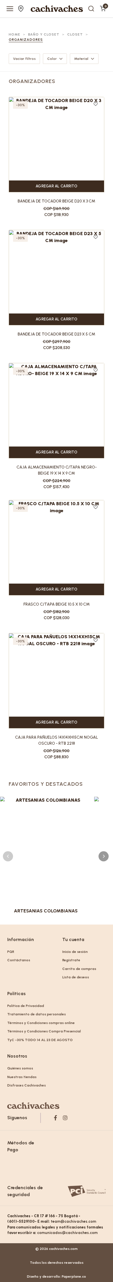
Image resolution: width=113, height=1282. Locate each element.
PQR (10, 952)
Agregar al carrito (56, 186)
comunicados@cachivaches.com (67, 1233)
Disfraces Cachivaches (26, 1085)
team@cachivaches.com (73, 1221)
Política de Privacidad (25, 1006)
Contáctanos (18, 960)
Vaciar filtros (24, 59)
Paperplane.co (74, 1276)
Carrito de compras (79, 969)
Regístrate (71, 960)
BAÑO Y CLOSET (43, 34)
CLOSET (75, 34)
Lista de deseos (75, 977)
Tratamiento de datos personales (36, 1014)
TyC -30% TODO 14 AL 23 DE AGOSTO (40, 1040)
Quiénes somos (20, 1068)
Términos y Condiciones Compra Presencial (44, 1031)
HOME (14, 34)
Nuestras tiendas (21, 9)
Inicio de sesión (75, 952)
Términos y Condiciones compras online (41, 1023)
